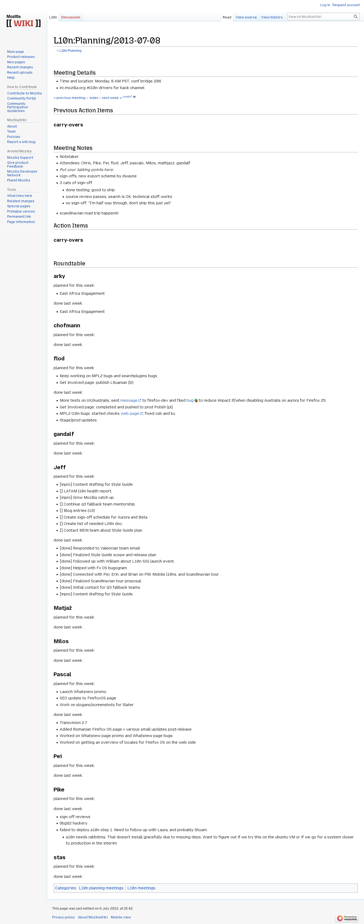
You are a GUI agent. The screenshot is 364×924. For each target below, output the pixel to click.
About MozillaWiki (93, 917)
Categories (65, 888)
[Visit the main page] (23, 21)
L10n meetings (141, 888)
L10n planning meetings (101, 888)
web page (130, 413)
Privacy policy (63, 917)
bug (190, 400)
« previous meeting (69, 98)
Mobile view (121, 917)
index (94, 98)
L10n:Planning (70, 51)
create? (127, 96)
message (128, 400)
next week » (112, 98)
